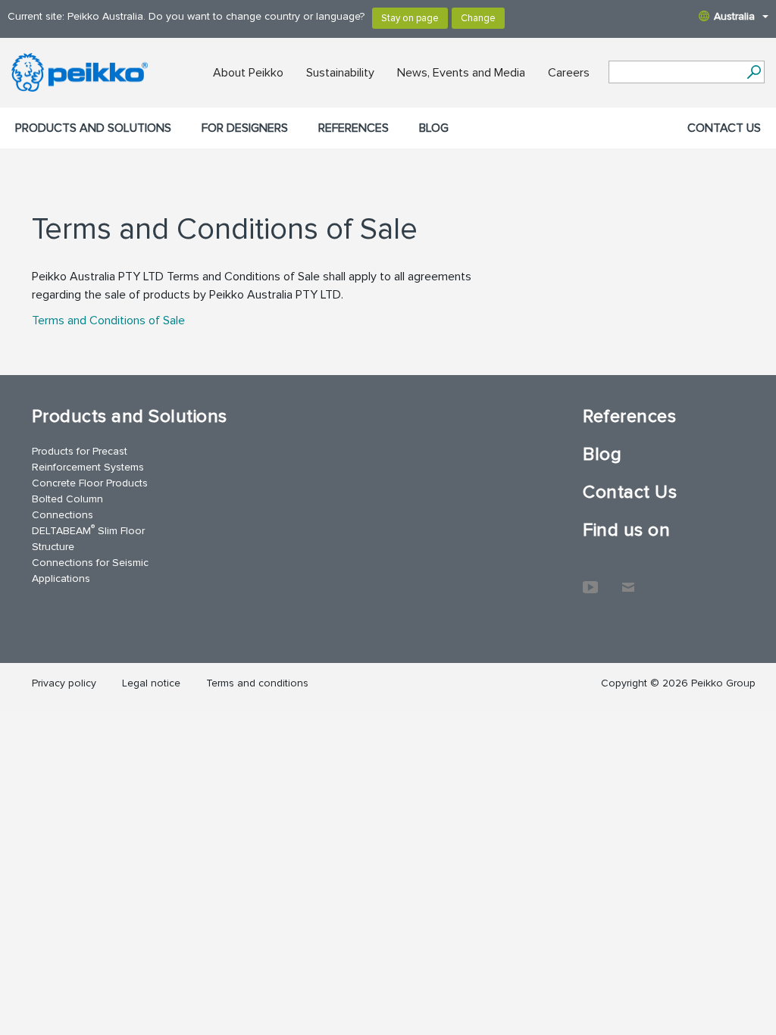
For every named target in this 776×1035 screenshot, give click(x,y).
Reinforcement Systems (88, 467)
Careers (569, 72)
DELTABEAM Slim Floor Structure (88, 538)
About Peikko (248, 72)
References (353, 128)
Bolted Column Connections (67, 506)
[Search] (753, 72)
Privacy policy (64, 683)
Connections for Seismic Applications (90, 570)
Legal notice (151, 683)
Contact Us (724, 128)
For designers (245, 128)
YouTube (590, 579)
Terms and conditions (257, 683)
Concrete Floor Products (90, 483)
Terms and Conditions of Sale (108, 320)
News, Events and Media (461, 72)
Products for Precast (79, 451)
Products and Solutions (93, 128)
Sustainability (340, 72)
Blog (434, 128)
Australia (734, 16)
